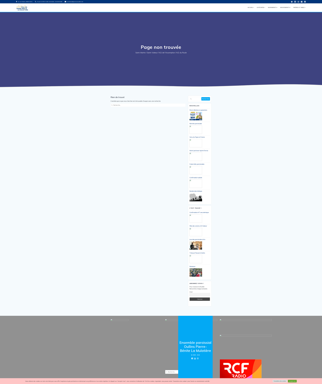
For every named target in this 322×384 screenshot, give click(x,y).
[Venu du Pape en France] (196, 143)
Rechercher (205, 99)
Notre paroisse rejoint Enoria (199, 151)
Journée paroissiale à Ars (197, 239)
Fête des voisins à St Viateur (198, 226)
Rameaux (192, 266)
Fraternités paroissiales (197, 164)
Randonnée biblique (196, 191)
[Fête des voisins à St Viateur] (196, 232)
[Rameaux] (196, 272)
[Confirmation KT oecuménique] (196, 218)
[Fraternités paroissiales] (196, 170)
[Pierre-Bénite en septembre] (196, 116)
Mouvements (285, 7)
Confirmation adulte (196, 178)
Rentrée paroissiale (196, 124)
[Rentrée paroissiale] (196, 129)
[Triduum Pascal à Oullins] (196, 259)
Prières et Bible (299, 7)
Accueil (250, 7)
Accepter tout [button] (292, 381)
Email (191, 292)
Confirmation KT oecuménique (199, 212)
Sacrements (272, 7)
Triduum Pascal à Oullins (197, 253)
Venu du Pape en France (197, 137)
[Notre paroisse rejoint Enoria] (196, 156)
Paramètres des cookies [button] (280, 381)
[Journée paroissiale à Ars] (196, 245)
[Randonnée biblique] (196, 197)
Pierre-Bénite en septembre (198, 110)
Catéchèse (260, 7)
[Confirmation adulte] (196, 183)
